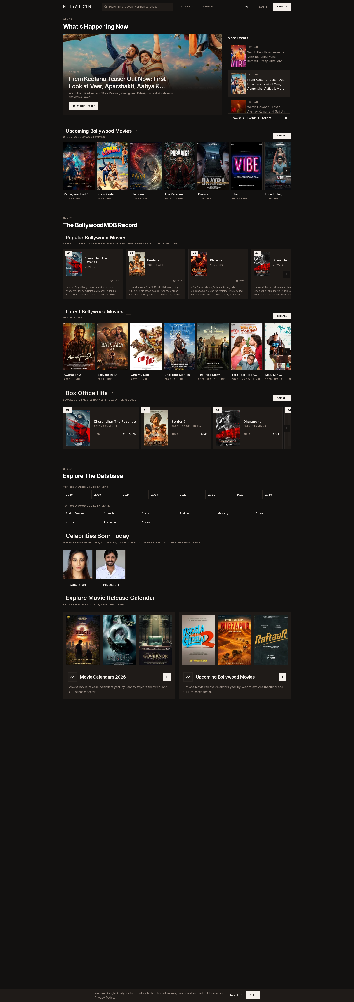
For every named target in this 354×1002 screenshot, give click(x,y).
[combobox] (140, 6)
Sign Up (282, 6)
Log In (263, 6)
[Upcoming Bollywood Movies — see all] (137, 131)
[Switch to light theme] (247, 7)
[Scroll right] (286, 171)
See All (282, 135)
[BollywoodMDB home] (77, 7)
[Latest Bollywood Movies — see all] (128, 312)
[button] (142, 74)
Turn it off (236, 995)
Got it (252, 995)
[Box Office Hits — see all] (113, 393)
